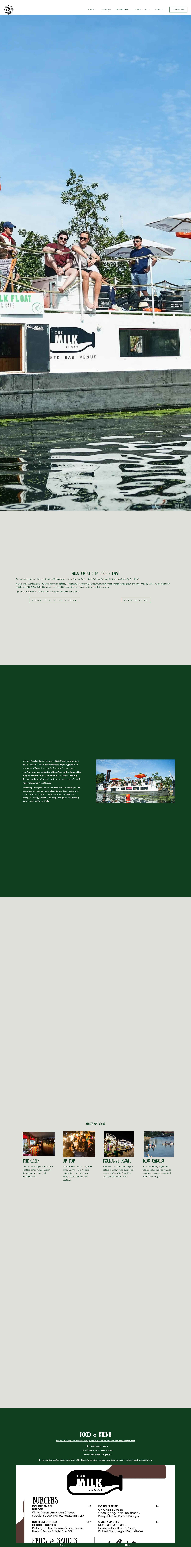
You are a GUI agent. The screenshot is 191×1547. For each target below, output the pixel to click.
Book (127, 1545)
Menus (62, 1545)
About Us (159, 9)
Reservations (178, 10)
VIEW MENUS (136, 600)
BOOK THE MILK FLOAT (54, 600)
